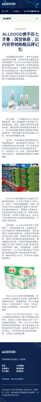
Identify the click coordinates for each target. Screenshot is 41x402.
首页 (6, 11)
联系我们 (20, 371)
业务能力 (5, 368)
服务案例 (20, 368)
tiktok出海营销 (17, 379)
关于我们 (5, 371)
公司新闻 (16, 11)
